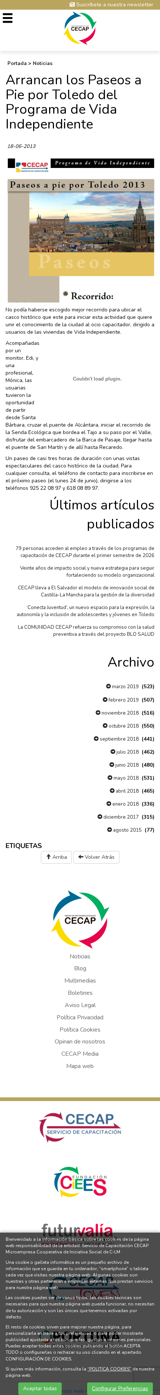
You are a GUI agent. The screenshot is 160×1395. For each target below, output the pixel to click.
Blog (80, 968)
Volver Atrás (99, 857)
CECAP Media (80, 1054)
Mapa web (80, 1066)
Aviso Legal (80, 1005)
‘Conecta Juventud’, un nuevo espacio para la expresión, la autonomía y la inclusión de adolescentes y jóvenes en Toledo (85, 611)
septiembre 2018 (119, 739)
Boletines (80, 993)
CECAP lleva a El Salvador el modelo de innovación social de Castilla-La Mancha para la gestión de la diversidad (86, 591)
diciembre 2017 (120, 817)
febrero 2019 (123, 700)
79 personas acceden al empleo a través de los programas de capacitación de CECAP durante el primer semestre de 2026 (85, 552)
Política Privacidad (80, 1017)
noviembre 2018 (119, 713)
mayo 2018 (125, 778)
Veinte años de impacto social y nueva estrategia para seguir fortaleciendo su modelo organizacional (87, 572)
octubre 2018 (123, 726)
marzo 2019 (125, 686)
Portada (17, 63)
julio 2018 (127, 752)
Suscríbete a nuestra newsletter (114, 4)
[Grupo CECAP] (80, 27)
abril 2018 (127, 791)
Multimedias (80, 981)
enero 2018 (125, 804)
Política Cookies (80, 1030)
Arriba (59, 857)
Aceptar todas (40, 1388)
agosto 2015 (127, 830)
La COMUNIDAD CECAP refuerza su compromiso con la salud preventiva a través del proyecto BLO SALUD (86, 631)
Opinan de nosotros (80, 1042)
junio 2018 (126, 765)
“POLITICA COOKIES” (109, 1369)
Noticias (42, 63)
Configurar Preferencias (120, 1388)
